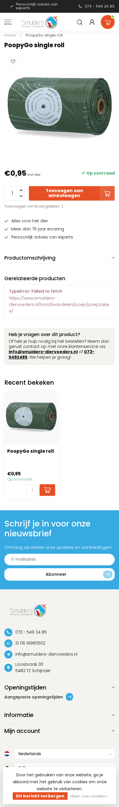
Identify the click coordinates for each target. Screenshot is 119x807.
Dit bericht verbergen (40, 796)
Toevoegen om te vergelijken (32, 206)
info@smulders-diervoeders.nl (43, 352)
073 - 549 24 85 (100, 6)
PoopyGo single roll (44, 35)
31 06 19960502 (30, 643)
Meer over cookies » (89, 796)
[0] (108, 21)
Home (10, 35)
